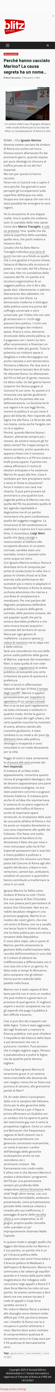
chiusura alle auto (18, 762)
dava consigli (26, 537)
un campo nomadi (33, 701)
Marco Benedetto (11, 54)
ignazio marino (17, 1353)
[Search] (48, 45)
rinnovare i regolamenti (19, 668)
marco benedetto (33, 1353)
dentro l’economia (31, 1189)
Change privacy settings (13, 1389)
